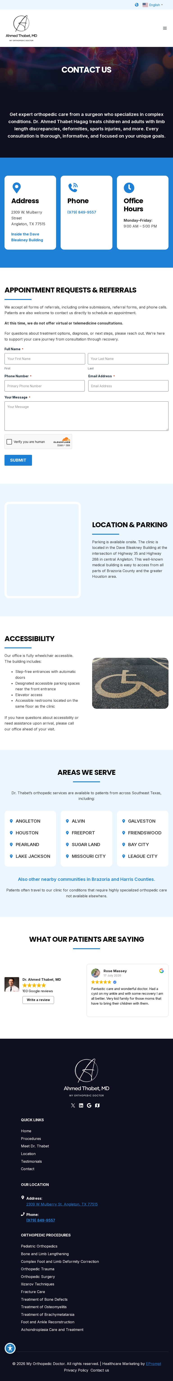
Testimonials (31, 1161)
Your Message (17, 397)
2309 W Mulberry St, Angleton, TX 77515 (62, 1204)
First (7, 368)
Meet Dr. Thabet (35, 1146)
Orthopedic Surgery (38, 1276)
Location (28, 1153)
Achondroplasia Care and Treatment (52, 1329)
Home (26, 1131)
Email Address (101, 376)
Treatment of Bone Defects (44, 1299)
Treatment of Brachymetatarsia (47, 1314)
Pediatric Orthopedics (39, 1246)
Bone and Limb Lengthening (45, 1254)
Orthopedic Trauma (37, 1269)
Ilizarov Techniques (37, 1284)
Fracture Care (33, 1291)
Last (91, 368)
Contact (27, 1169)
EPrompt (153, 1363)
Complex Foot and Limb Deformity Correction (60, 1261)
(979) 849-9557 (81, 212)
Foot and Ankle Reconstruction (47, 1322)
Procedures (31, 1138)
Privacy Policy (76, 1370)
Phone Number (18, 376)
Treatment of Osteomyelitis (44, 1307)
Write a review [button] (38, 1000)
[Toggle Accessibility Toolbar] (10, 1348)
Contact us (100, 1370)
